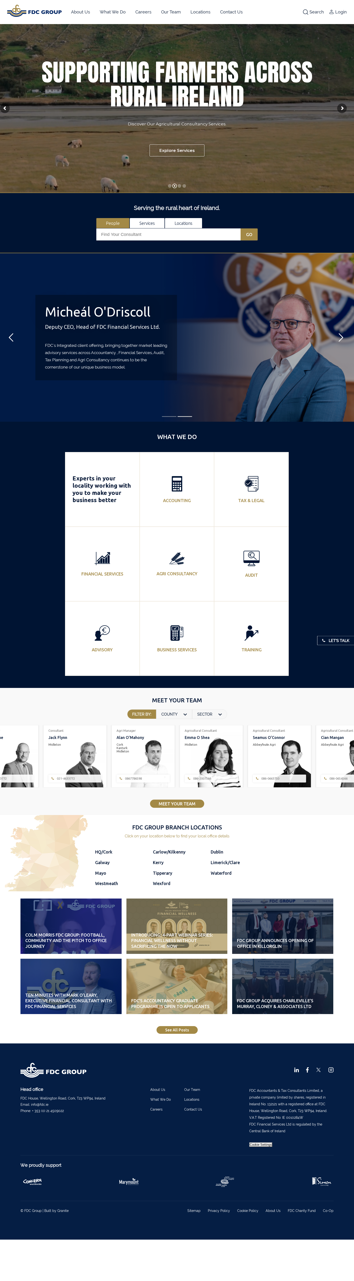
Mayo (100, 873)
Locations (200, 11)
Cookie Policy (247, 1211)
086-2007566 (65, 778)
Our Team (171, 11)
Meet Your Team (177, 803)
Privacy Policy (219, 1211)
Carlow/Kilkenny (169, 851)
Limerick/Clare (225, 862)
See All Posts (177, 1030)
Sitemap (194, 1211)
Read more (177, 503)
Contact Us (231, 11)
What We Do (113, 11)
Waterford (221, 873)
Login (341, 11)
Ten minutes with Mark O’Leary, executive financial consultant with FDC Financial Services (68, 1001)
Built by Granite (56, 1211)
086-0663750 (133, 778)
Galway (102, 862)
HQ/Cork (103, 851)
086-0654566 (201, 778)
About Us (80, 11)
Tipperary (162, 873)
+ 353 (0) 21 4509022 (48, 1111)
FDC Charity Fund (302, 1211)
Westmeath (106, 883)
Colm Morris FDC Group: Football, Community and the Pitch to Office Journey (66, 940)
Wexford (161, 883)
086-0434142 (270, 778)
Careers (143, 11)
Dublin (217, 851)
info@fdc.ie (39, 1104)
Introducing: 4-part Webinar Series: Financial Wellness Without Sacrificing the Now (172, 940)
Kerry (158, 862)
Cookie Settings (261, 1144)
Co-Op (328, 1211)
